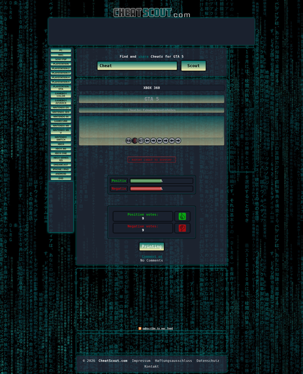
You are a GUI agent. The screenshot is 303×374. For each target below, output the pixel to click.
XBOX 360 (60, 148)
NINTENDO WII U (61, 131)
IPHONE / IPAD (61, 169)
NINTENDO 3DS (60, 112)
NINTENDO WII (61, 125)
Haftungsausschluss (173, 361)
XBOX (61, 144)
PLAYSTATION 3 (60, 73)
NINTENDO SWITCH (61, 138)
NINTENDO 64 (60, 116)
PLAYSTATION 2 (60, 68)
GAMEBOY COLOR (61, 94)
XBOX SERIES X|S (60, 159)
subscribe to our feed (157, 328)
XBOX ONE (61, 153)
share (143, 56)
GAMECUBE (60, 121)
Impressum (141, 361)
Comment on (152, 256)
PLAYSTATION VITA (61, 87)
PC (60, 50)
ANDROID (60, 174)
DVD (61, 178)
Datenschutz (208, 361)
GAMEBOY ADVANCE (61, 101)
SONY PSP (61, 59)
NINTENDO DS (61, 107)
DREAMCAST (61, 165)
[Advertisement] (151, 27)
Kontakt (151, 366)
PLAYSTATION (61, 64)
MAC (60, 55)
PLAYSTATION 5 (60, 82)
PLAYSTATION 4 (60, 77)
